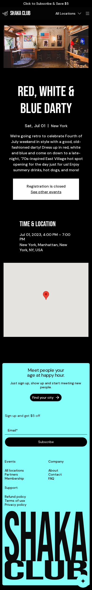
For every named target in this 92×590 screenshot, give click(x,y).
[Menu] (88, 13)
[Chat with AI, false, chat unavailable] (83, 581)
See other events (46, 191)
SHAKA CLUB (20, 13)
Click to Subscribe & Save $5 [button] (46, 3)
